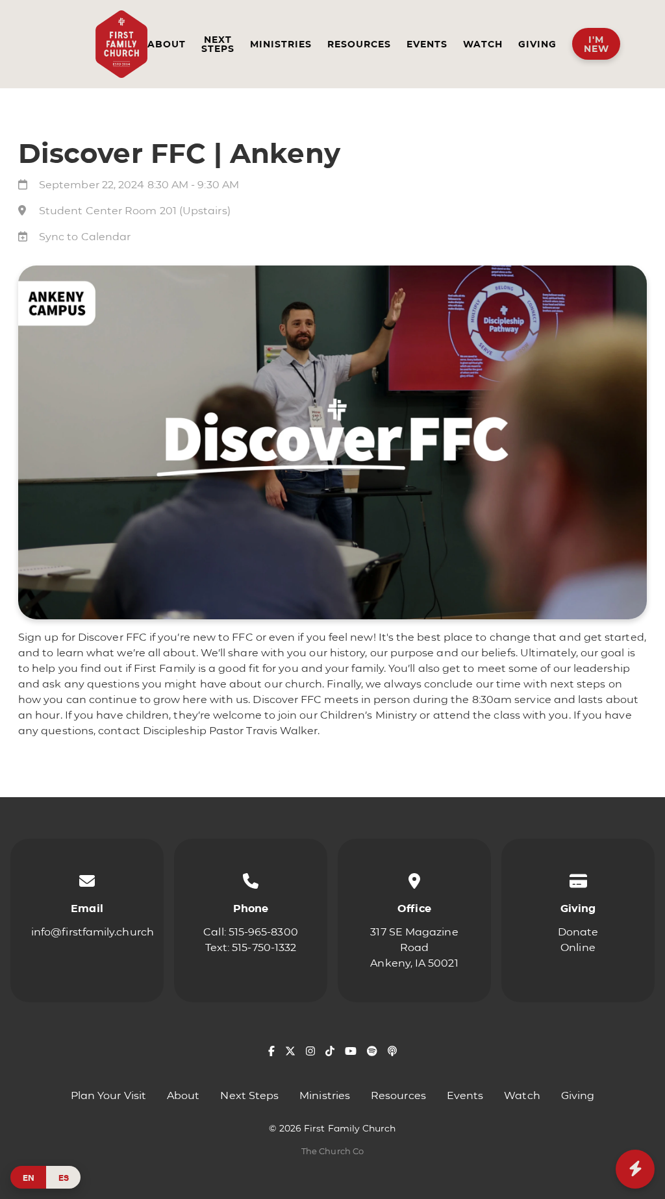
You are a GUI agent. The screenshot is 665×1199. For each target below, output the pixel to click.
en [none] (28, 1177)
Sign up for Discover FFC (82, 637)
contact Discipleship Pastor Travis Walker (208, 730)
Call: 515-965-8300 (250, 932)
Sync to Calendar (85, 236)
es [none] (63, 1177)
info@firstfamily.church (92, 932)
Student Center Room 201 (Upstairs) (135, 210)
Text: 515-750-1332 (250, 947)
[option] (63, 1177)
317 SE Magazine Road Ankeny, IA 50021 (414, 947)
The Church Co (332, 1151)
